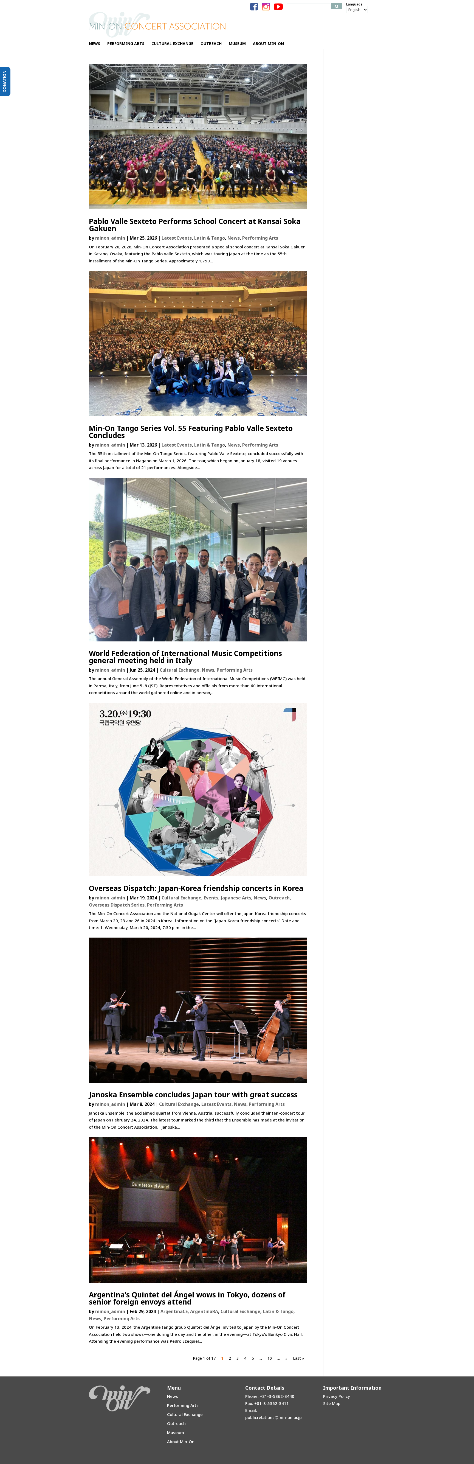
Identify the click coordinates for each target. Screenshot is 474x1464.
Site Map (331, 1403)
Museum (175, 1432)
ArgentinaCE (174, 1311)
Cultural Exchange (179, 670)
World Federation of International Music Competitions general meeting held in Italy (185, 656)
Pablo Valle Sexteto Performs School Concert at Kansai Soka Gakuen (195, 224)
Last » (298, 1358)
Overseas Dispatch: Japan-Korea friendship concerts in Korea (196, 888)
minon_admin (110, 238)
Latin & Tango (209, 238)
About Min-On (180, 1441)
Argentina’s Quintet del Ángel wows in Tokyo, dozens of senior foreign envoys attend (187, 1298)
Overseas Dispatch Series (117, 905)
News (233, 238)
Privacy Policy (336, 1396)
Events (211, 898)
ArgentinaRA (204, 1311)
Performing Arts (260, 238)
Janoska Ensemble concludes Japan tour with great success (193, 1095)
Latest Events (177, 238)
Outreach (279, 898)
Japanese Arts (236, 898)
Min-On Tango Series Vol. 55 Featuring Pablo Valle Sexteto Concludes (191, 431)
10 (269, 1358)
